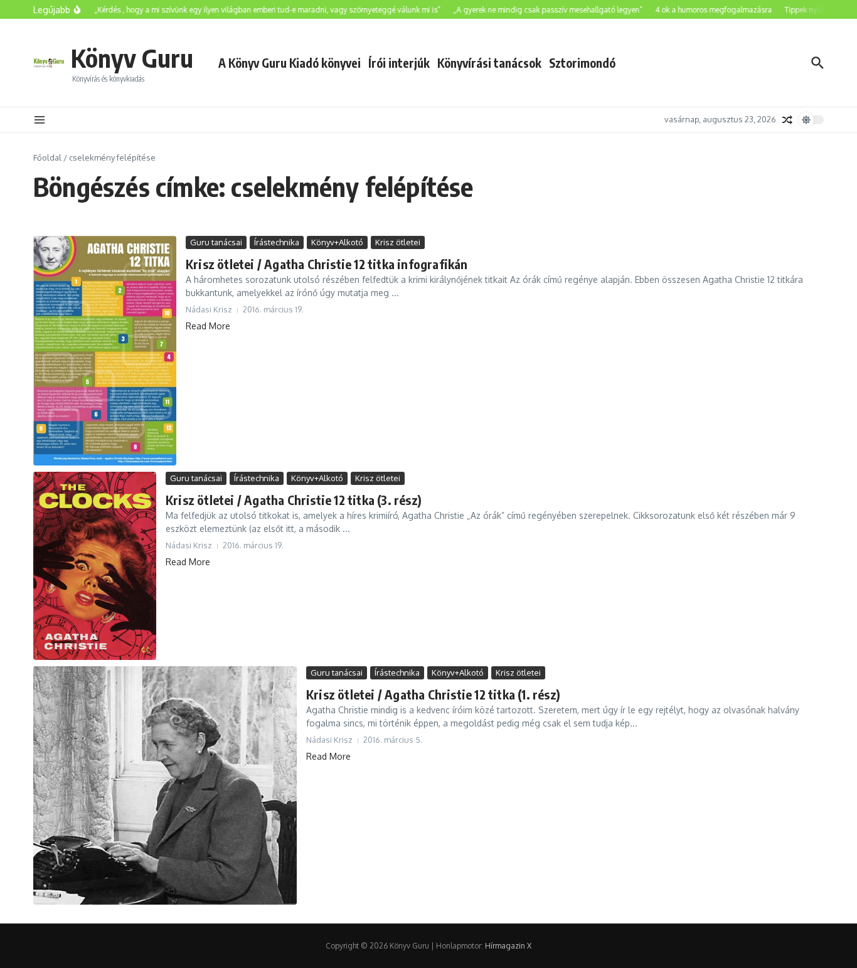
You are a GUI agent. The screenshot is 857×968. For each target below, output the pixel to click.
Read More (208, 326)
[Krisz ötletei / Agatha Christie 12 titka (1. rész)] (165, 785)
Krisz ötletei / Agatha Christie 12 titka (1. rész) (433, 694)
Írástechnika (276, 242)
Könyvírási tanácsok (489, 62)
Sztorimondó (582, 62)
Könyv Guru (132, 57)
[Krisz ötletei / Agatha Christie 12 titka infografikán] (104, 350)
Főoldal (47, 157)
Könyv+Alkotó (337, 242)
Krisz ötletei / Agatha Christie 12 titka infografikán (327, 264)
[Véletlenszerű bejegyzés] (787, 120)
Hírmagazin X (508, 945)
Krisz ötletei (397, 242)
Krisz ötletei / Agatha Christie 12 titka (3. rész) (294, 500)
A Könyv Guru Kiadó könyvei (289, 62)
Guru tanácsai (216, 242)
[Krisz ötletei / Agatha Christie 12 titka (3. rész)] (94, 566)
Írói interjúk (399, 62)
